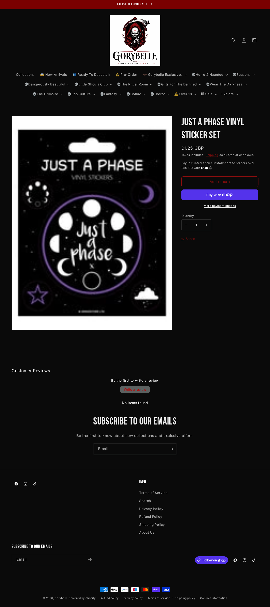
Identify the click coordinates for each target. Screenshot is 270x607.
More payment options (220, 205)
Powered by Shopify (82, 598)
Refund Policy (150, 517)
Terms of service (159, 598)
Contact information (213, 598)
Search (145, 501)
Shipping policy (185, 598)
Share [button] (190, 239)
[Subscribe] (171, 448)
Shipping (212, 154)
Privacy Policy (151, 509)
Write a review (135, 389)
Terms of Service (153, 493)
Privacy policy (133, 598)
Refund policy (109, 598)
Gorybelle (61, 598)
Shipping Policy (152, 525)
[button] (164, 75)
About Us (146, 532)
